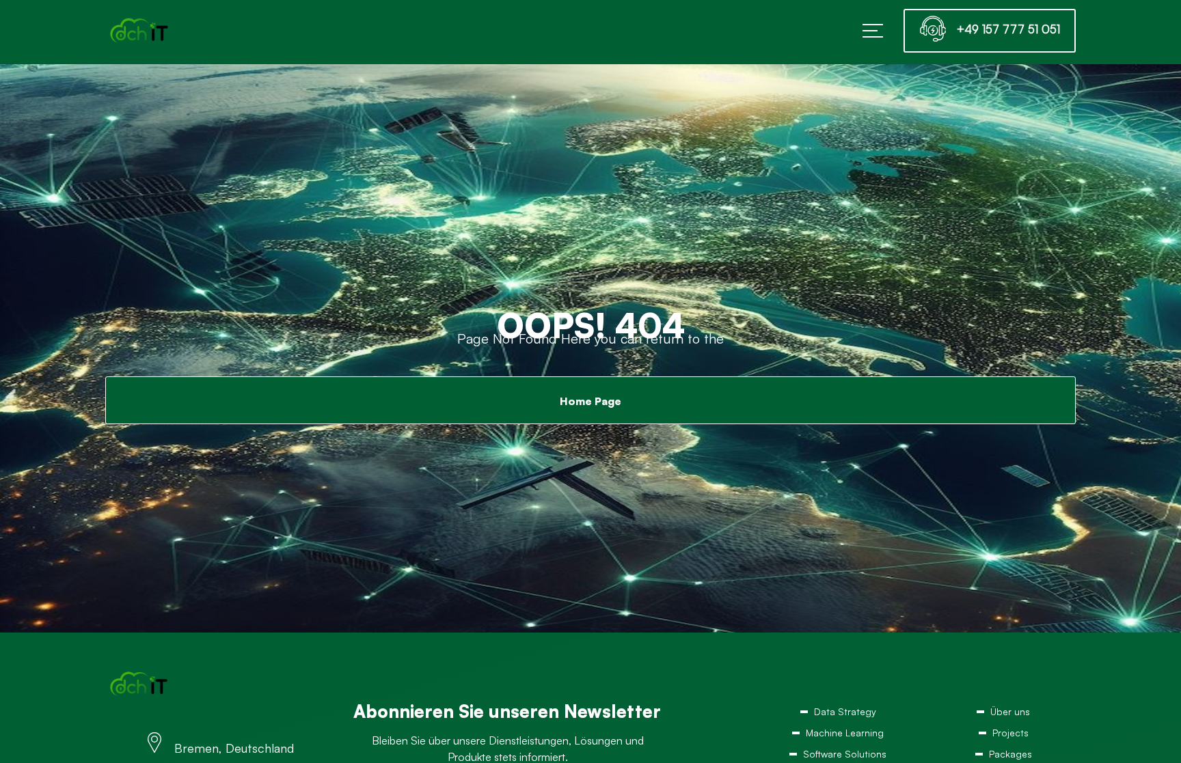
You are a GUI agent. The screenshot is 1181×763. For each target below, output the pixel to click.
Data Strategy (845, 713)
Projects (1010, 737)
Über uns (1010, 713)
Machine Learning (845, 737)
